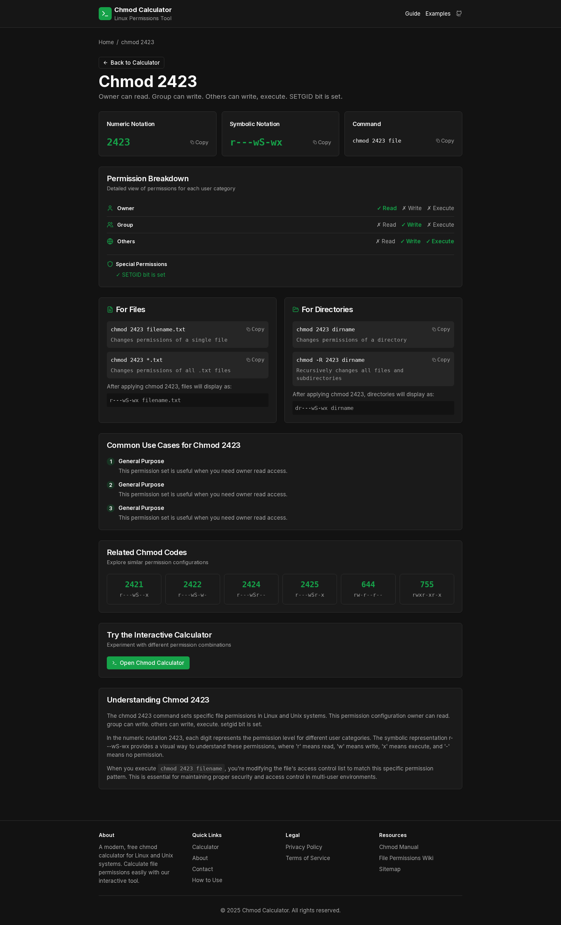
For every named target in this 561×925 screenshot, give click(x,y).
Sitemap (390, 869)
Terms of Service (308, 858)
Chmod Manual (398, 847)
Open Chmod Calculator (152, 663)
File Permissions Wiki (406, 858)
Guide (412, 13)
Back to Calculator (135, 62)
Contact (202, 869)
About (200, 858)
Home (106, 42)
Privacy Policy (304, 847)
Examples (438, 13)
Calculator (205, 847)
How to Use (207, 880)
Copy (201, 142)
